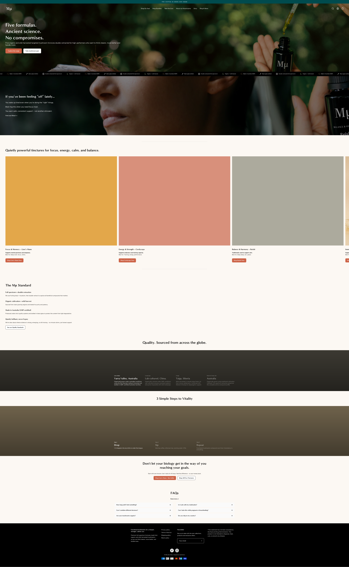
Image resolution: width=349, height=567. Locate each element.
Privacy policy (165, 530)
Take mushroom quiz (32, 51)
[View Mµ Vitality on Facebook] (172, 550)
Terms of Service (166, 532)
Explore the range (13, 51)
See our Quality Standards (15, 327)
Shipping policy (166, 535)
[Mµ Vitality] (9, 8)
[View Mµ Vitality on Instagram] (177, 550)
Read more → (174, 499)
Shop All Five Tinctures (186, 478)
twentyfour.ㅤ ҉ (182, 554)
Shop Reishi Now (239, 260)
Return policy (165, 538)
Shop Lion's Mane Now (14, 260)
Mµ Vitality (170, 554)
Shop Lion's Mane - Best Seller (164, 478)
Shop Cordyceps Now (127, 260)
